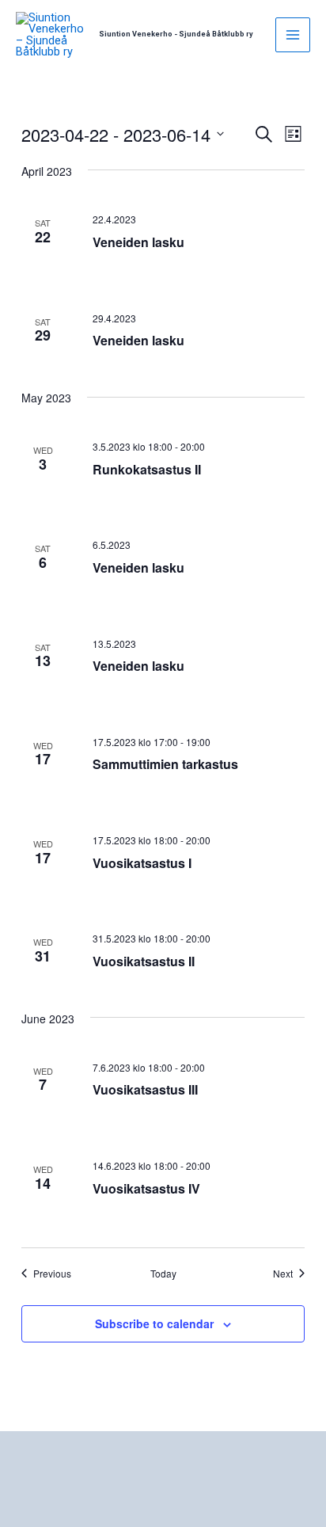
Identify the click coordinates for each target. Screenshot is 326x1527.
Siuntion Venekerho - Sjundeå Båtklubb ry (176, 34)
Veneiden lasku (138, 242)
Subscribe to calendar (154, 1323)
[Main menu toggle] (292, 34)
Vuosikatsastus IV (146, 1188)
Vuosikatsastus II (144, 961)
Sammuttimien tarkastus (165, 764)
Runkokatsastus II (147, 469)
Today (163, 1273)
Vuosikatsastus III (145, 1089)
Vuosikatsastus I (142, 863)
